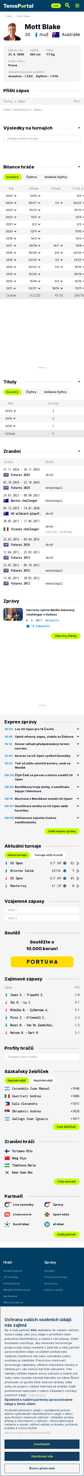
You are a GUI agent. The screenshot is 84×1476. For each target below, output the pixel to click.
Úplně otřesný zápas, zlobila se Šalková (44, 736)
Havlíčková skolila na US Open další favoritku (41, 808)
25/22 (32, 267)
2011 (9, 288)
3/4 (56, 252)
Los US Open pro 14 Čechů (34, 729)
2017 (9, 245)
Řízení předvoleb (42, 1468)
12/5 (34, 217)
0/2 (34, 224)
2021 (9, 224)
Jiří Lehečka (10, 1277)
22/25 (32, 259)
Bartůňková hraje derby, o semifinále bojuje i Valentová (42, 789)
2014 (9, 267)
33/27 (32, 288)
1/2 (57, 202)
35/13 (33, 210)
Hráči (9, 16)
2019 (9, 238)
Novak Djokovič (12, 1270)
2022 (9, 217)
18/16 (55, 288)
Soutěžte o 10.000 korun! (42, 945)
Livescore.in (22, 1214)
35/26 (32, 252)
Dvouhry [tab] (12, 392)
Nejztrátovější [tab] (43, 1080)
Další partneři (66, 1234)
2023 (9, 210)
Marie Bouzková (13, 1302)
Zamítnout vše (42, 1456)
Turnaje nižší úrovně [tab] (48, 855)
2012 (9, 281)
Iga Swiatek (10, 1296)
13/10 (33, 195)
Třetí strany (37, 1395)
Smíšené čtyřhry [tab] (56, 177)
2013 (9, 274)
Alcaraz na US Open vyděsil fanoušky (43, 755)
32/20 (32, 274)
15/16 (33, 281)
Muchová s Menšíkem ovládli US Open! (43, 798)
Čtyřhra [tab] (31, 177)
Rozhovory (51, 1283)
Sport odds (61, 1214)
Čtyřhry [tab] (31, 392)
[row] (42, 195)
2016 (9, 252)
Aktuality (52, 620)
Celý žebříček (66, 1126)
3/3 (56, 281)
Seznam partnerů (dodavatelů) (27, 1432)
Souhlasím (42, 1444)
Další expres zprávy (62, 831)
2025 (9, 195)
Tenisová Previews (55, 1277)
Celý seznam (67, 1181)
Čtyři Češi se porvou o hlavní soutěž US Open (44, 777)
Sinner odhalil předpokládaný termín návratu (42, 746)
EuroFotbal (21, 1224)
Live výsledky (23, 1204)
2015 (9, 259)
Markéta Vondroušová (16, 1289)
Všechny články (66, 636)
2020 (9, 231)
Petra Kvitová (11, 1283)
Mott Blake (23, 16)
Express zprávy (53, 1289)
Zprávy (58, 1204)
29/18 (33, 245)
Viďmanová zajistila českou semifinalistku (35, 820)
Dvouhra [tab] (12, 177)
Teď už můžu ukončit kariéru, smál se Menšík (43, 765)
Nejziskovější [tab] (17, 1080)
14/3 (34, 238)
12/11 (33, 231)
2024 (9, 202)
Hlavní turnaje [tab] (17, 855)
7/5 (56, 267)
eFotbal (58, 1224)
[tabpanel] (42, 242)
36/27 (32, 202)
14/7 (56, 245)
